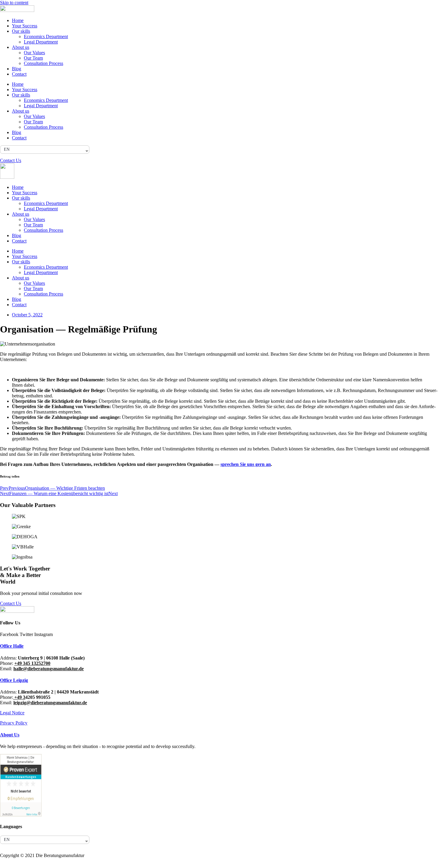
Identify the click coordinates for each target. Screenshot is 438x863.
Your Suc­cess (24, 25)
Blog (16, 68)
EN (7, 149)
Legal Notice (12, 712)
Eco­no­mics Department (46, 36)
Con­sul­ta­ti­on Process (43, 63)
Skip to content (14, 2)
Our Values (34, 52)
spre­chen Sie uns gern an (245, 464)
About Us (9, 734)
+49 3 (19, 697)
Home (18, 20)
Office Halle (12, 646)
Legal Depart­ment (41, 41)
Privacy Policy (13, 722)
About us (20, 47)
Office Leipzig (14, 680)
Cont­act (19, 74)
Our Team (33, 57)
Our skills (21, 31)
